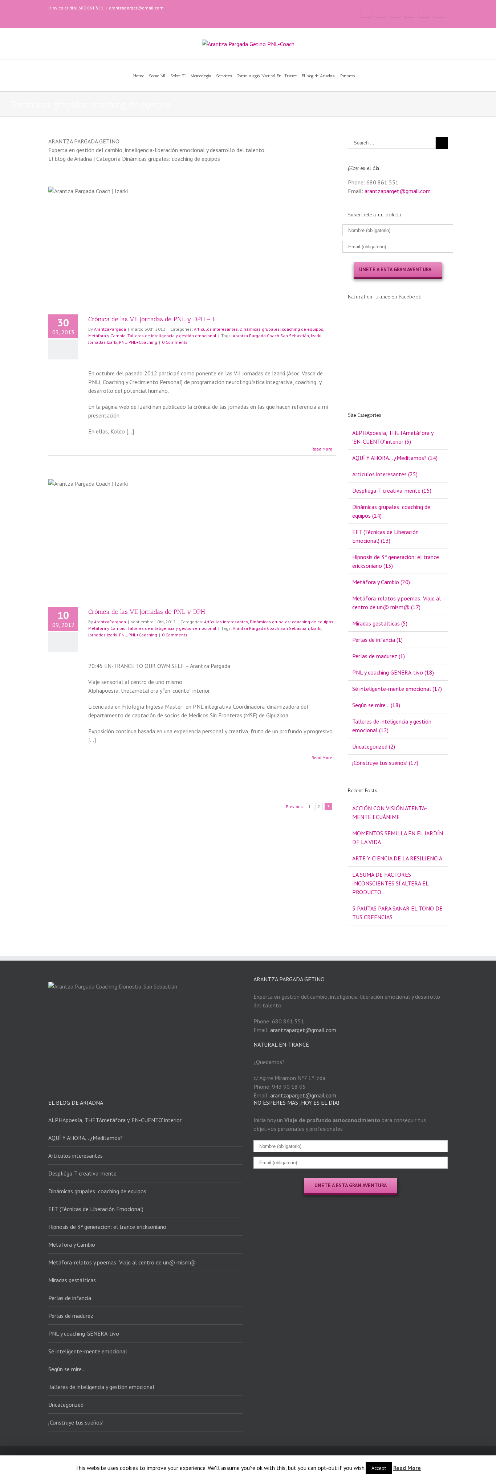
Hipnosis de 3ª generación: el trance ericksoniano (107, 1226)
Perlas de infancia (69, 1297)
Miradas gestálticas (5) (379, 623)
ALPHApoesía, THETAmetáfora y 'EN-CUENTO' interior (115, 1120)
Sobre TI (178, 75)
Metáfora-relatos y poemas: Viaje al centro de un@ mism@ (122, 1262)
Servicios (224, 75)
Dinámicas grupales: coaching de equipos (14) (391, 511)
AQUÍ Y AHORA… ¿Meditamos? (85, 1137)
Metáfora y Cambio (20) (381, 582)
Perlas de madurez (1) (378, 656)
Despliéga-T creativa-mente (82, 1173)
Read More (322, 449)
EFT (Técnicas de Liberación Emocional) (95, 1209)
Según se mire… (67, 1369)
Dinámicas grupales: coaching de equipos (281, 329)
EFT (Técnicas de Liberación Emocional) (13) (385, 536)
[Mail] (438, 11)
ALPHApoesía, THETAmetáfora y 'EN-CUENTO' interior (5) (392, 437)
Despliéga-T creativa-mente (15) (391, 490)
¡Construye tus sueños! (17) (385, 762)
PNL (123, 342)
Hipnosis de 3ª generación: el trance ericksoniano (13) (395, 561)
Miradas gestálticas (72, 1280)
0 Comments (174, 342)
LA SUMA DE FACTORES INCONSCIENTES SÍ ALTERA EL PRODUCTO (390, 883)
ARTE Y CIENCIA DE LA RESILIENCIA (397, 858)
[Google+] (424, 11)
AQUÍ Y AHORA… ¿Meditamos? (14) (395, 457)
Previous (294, 806)
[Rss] (380, 11)
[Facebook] (366, 11)
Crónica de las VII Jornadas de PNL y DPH (146, 612)
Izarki (316, 335)
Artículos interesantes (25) (385, 474)
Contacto (347, 75)
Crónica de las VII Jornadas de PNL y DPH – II (152, 319)
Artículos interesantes (216, 329)
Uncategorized (66, 1404)
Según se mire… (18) (376, 705)
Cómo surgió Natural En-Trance (267, 75)
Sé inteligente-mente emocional (87, 1351)
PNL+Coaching (143, 342)
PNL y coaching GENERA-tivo (83, 1333)
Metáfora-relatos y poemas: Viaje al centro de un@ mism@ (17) (396, 603)
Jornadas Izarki (102, 342)
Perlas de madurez (70, 1315)
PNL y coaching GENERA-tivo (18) (393, 672)
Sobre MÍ (157, 75)
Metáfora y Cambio (107, 335)
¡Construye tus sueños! (75, 1422)
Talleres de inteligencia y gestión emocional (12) (391, 726)
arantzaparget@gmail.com (136, 8)
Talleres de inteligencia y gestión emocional (171, 335)
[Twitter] (395, 11)
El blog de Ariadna (318, 75)
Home (138, 75)
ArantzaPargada (110, 329)
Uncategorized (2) (373, 746)
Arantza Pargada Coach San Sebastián (271, 335)
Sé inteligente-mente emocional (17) (397, 688)
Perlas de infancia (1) (377, 639)
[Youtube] (409, 11)
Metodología (201, 75)
